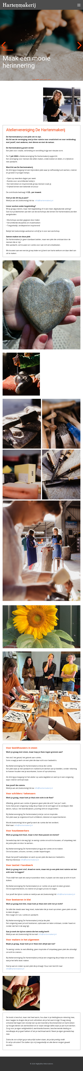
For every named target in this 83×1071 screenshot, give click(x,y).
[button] (3, 45)
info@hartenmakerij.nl (44, 200)
